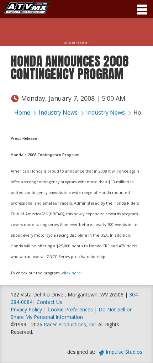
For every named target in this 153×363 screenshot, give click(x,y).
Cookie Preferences (71, 309)
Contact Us (49, 302)
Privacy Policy (26, 309)
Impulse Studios (124, 351)
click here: (72, 272)
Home (22, 112)
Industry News (58, 112)
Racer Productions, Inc (70, 324)
